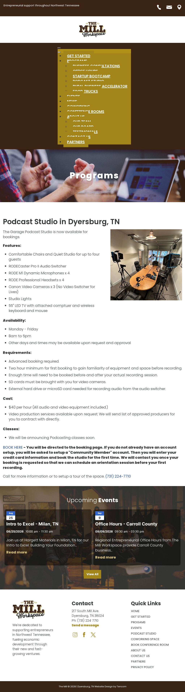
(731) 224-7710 (118, 476)
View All (92, 574)
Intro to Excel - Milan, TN (32, 524)
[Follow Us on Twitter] (84, 634)
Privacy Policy (142, 667)
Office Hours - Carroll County (126, 524)
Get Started (140, 617)
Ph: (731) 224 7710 (85, 620)
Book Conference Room (150, 645)
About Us (138, 650)
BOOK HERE (13, 447)
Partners (138, 661)
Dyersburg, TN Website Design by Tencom (102, 686)
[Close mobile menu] (59, 52)
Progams (138, 622)
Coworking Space (145, 639)
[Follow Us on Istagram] (93, 634)
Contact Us (140, 656)
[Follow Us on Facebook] (76, 634)
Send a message (85, 625)
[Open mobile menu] (59, 47)
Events (136, 628)
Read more (16, 552)
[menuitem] (85, 91)
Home (135, 611)
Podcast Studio (143, 633)
